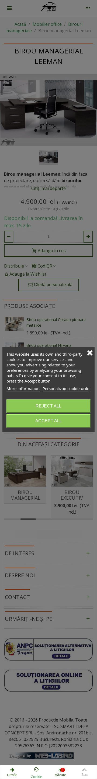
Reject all (48, 406)
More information (23, 388)
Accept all (48, 421)
